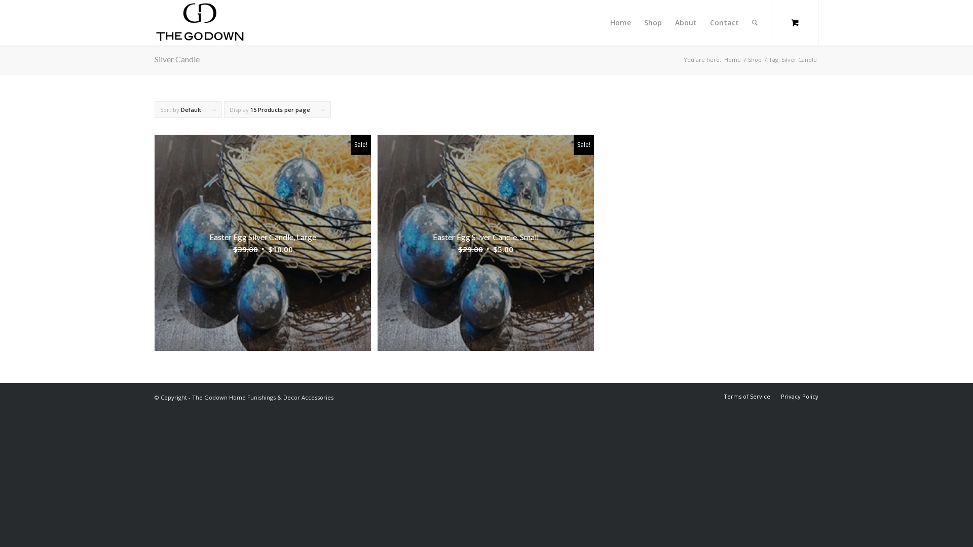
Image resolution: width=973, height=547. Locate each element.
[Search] (754, 23)
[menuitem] (621, 23)
